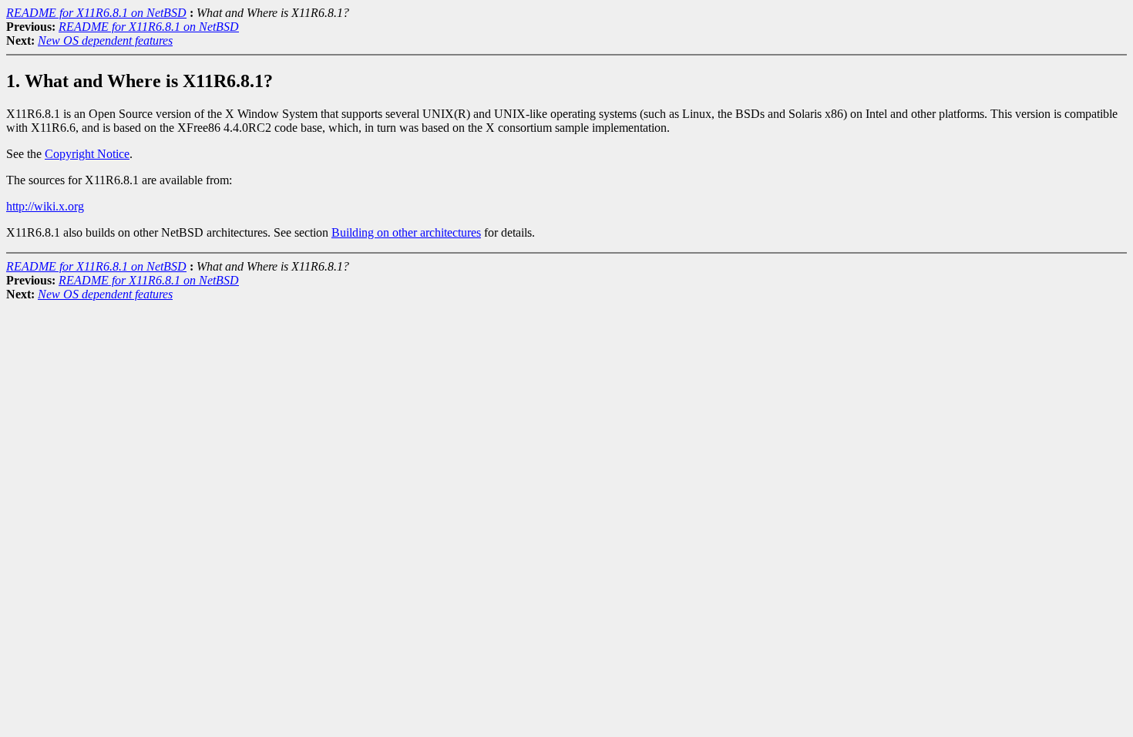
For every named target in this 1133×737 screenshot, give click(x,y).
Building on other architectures (406, 232)
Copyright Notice (87, 153)
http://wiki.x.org (45, 206)
